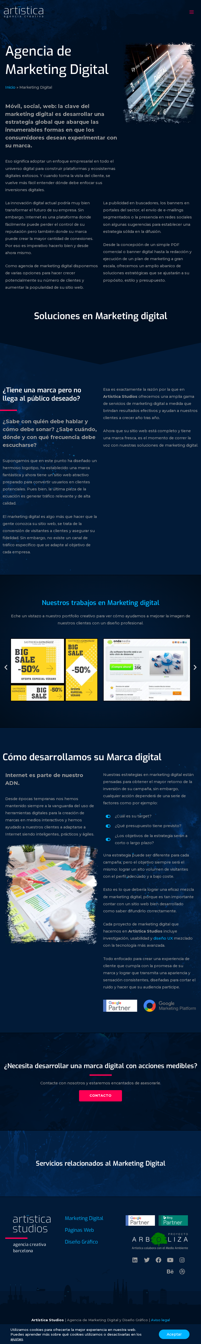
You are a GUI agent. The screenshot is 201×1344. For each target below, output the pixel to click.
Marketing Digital (84, 1218)
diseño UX (163, 938)
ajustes (16, 1339)
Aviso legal (160, 1320)
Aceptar (174, 1334)
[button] (6, 667)
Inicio (10, 87)
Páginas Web (79, 1230)
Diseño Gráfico (81, 1242)
